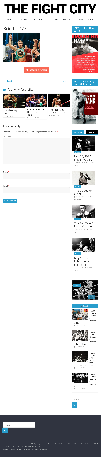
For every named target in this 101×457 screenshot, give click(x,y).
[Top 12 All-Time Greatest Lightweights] (80, 370)
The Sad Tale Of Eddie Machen (84, 224)
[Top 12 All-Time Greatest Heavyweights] (80, 307)
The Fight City (39, 19)
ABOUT (91, 19)
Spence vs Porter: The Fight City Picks (36, 112)
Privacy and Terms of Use (75, 441)
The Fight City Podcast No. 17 (57, 111)
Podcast (80, 19)
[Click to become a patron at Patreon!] (36, 67)
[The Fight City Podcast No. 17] (59, 95)
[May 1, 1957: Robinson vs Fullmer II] (84, 239)
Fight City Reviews (60, 441)
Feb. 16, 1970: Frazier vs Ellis (83, 157)
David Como (73, 296)
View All (91, 132)
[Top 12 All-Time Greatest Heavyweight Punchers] (80, 328)
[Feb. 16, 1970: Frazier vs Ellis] (84, 138)
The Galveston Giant (83, 192)
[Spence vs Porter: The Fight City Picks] (36, 95)
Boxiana (23, 19)
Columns (55, 19)
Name (6, 171)
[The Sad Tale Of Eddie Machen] (84, 207)
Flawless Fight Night (11, 112)
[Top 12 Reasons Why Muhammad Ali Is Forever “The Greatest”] (80, 349)
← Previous (9, 80)
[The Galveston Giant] (84, 172)
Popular (86, 303)
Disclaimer (88, 441)
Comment (7, 136)
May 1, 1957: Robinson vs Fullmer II (82, 261)
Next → (64, 80)
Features (9, 19)
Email (6, 186)
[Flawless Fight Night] (14, 95)
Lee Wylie (67, 19)
